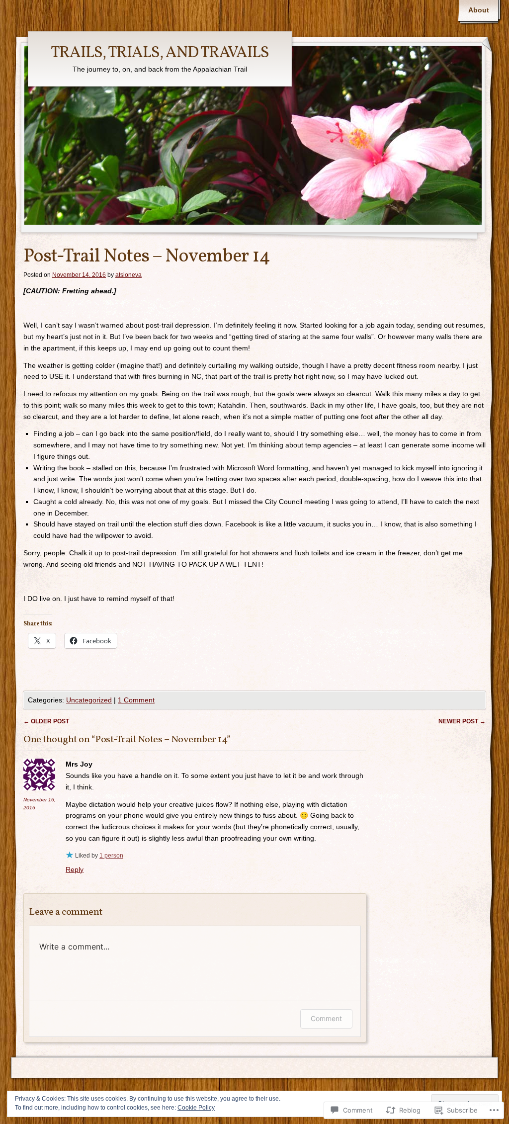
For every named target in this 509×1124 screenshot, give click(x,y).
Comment (326, 1018)
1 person (111, 855)
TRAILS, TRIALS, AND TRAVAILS (160, 53)
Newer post (462, 721)
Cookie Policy (196, 1107)
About (478, 10)
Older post (46, 721)
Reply (75, 869)
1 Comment (136, 700)
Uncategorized (89, 700)
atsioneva (128, 274)
